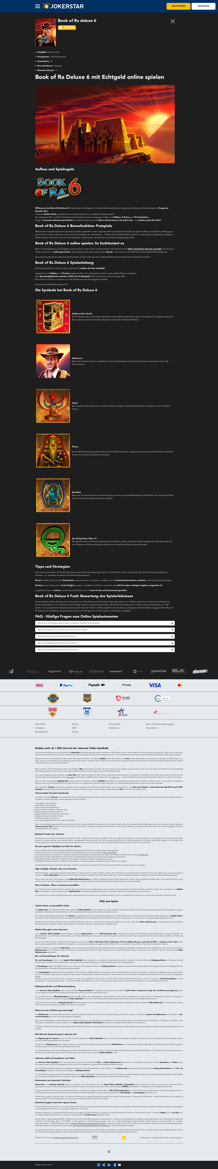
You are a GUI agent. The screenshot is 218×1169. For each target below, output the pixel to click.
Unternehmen (151, 728)
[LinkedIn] (109, 1165)
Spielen (69, 27)
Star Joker (70, 777)
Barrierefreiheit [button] (41, 732)
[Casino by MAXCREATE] (109, 1152)
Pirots (171, 826)
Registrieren (178, 6)
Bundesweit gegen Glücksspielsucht (66, 1138)
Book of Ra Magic (110, 852)
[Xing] (104, 1165)
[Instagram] (99, 1165)
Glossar (75, 732)
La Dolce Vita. (143, 855)
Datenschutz (114, 728)
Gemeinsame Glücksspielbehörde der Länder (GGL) (91, 1125)
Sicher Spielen (115, 724)
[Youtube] (119, 1165)
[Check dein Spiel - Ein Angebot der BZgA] (94, 1138)
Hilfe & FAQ (40, 724)
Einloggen (203, 6)
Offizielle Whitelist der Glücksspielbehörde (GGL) (88, 1123)
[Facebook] (114, 1165)
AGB (74, 728)
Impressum (39, 728)
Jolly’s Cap (116, 777)
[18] (124, 1138)
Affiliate (75, 724)
